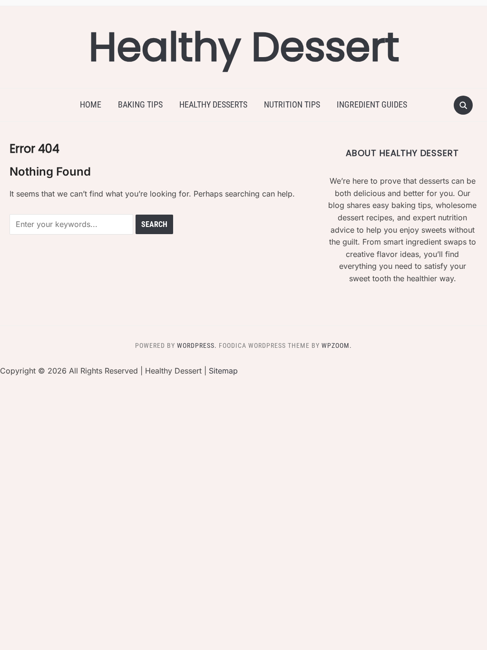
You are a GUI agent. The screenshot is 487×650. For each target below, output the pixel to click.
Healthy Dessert (243, 47)
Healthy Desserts (213, 104)
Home (90, 104)
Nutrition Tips (292, 104)
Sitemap (223, 370)
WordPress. (197, 345)
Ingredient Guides (372, 104)
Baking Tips (140, 104)
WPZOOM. (336, 345)
